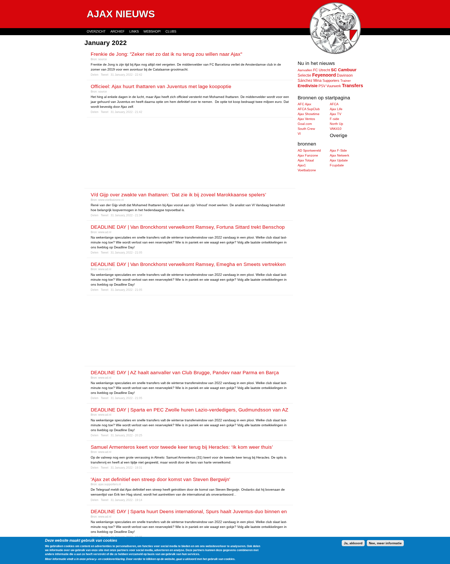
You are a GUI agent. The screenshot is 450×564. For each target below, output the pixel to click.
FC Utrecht (321, 70)
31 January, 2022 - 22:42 (126, 74)
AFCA (334, 104)
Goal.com (305, 124)
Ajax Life (336, 109)
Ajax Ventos (306, 119)
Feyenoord (324, 75)
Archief (117, 31)
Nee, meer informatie (385, 543)
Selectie (304, 75)
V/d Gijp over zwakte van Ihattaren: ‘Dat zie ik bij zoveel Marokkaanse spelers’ (178, 194)
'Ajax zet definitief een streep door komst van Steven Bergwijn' (160, 479)
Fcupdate (337, 165)
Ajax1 (302, 165)
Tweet (104, 74)
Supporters (330, 80)
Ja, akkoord (353, 543)
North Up (336, 124)
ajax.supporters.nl (109, 484)
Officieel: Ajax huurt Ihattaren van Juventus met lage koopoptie (161, 86)
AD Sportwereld (309, 150)
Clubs (170, 31)
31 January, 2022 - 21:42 (126, 112)
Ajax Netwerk (339, 155)
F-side (334, 119)
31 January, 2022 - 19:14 (126, 500)
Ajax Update (339, 160)
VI (299, 133)
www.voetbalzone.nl (111, 200)
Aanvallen (305, 70)
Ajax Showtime (308, 114)
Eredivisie (308, 85)
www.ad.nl (104, 232)
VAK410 (335, 129)
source (102, 59)
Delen (94, 74)
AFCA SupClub (309, 109)
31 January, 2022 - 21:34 (126, 215)
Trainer (345, 80)
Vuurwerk (333, 86)
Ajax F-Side (338, 150)
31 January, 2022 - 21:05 (126, 252)
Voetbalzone (307, 170)
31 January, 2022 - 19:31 (126, 467)
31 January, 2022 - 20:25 (126, 435)
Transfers (352, 85)
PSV (322, 86)
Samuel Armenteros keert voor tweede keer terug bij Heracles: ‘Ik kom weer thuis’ (182, 447)
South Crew (306, 129)
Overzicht (96, 31)
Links (134, 31)
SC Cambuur (343, 69)
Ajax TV (335, 114)
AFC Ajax (304, 104)
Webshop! (152, 31)
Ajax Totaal (306, 160)
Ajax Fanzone (308, 155)
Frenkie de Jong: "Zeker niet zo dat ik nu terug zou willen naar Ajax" (166, 54)
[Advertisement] (189, 153)
